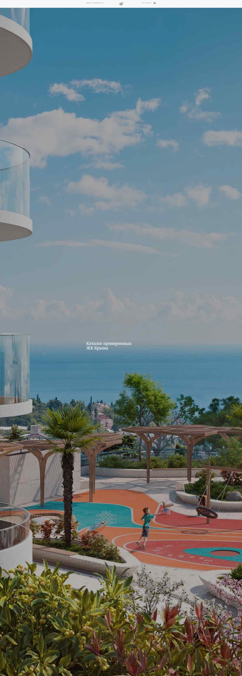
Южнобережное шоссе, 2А (99, 2)
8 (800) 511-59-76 (89, 2)
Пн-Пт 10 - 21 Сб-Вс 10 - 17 (147, 2)
